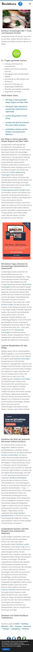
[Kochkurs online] (12, 4)
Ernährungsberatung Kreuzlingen (13, 190)
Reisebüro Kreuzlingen (21, 359)
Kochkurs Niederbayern (18, 478)
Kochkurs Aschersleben (9, 455)
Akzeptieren (6, 649)
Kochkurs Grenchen (8, 590)
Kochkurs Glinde (7, 305)
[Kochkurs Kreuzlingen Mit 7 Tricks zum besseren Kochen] (16, 19)
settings (19, 646)
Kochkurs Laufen (22, 544)
